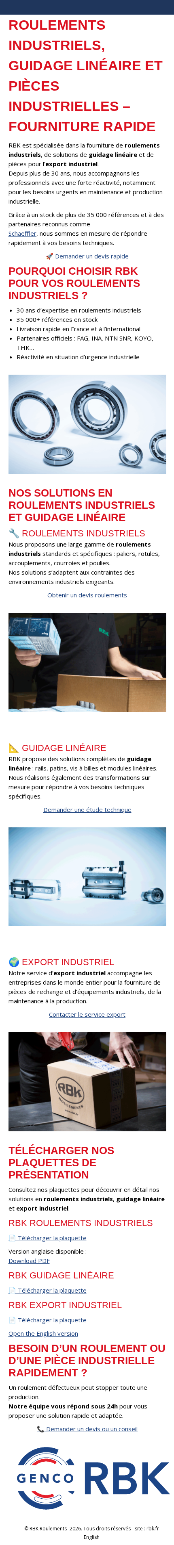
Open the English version (43, 1333)
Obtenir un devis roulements (87, 595)
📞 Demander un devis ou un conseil (87, 1429)
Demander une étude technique (87, 809)
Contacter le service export (87, 1014)
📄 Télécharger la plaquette (47, 1238)
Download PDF (29, 1260)
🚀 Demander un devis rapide (87, 256)
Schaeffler (22, 233)
